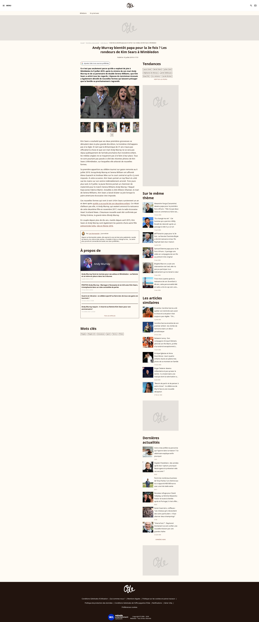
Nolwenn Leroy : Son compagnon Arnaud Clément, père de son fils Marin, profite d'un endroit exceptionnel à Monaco (165, 343)
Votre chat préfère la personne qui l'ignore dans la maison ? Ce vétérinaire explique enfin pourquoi (166, 452)
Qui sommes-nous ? (117, 599)
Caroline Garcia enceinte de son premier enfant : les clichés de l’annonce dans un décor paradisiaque (166, 327)
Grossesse (100, 334)
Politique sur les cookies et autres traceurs (158, 599)
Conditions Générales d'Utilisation (95, 599)
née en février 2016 (105, 226)
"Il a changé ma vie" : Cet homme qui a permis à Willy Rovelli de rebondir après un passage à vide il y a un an (165, 222)
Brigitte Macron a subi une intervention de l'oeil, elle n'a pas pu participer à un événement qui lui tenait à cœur (166, 268)
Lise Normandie (94, 233)
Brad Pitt (146, 76)
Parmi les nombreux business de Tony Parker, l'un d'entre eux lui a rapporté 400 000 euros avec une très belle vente (166, 482)
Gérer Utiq (168, 603)
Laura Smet (147, 69)
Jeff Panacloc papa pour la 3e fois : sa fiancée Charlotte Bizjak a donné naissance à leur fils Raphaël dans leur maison (166, 237)
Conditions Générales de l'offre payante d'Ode (132, 603)
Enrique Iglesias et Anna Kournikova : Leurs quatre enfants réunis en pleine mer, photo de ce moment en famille (166, 357)
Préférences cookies (129, 607)
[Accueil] (130, 6)
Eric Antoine (156, 76)
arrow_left (108, 135)
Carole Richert (167, 76)
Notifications (157, 603)
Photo (121, 334)
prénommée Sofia (88, 226)
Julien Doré (167, 69)
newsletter (255, 5)
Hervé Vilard (157, 69)
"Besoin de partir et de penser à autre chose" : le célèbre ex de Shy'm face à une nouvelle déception (166, 387)
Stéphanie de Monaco (150, 73)
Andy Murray (104, 43)
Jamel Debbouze (166, 73)
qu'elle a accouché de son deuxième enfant (111, 203)
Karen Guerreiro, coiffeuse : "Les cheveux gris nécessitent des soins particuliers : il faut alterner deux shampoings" (165, 512)
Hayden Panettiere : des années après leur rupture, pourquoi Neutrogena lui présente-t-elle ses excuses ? (166, 467)
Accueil (82, 43)
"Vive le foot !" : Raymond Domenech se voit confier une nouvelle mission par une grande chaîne (165, 527)
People (83, 334)
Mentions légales (133, 599)
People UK (91, 334)
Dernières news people (92, 43)
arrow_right (112, 135)
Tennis (114, 334)
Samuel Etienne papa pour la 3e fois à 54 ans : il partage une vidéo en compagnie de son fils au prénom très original (166, 253)
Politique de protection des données (99, 603)
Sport (108, 334)
